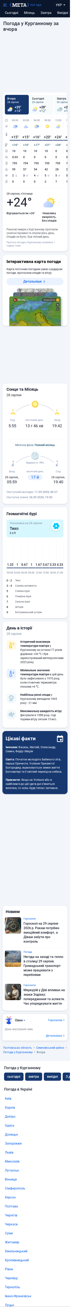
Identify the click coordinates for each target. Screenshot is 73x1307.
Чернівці (11, 1278)
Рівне (9, 1269)
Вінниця (11, 1179)
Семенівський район (50, 1047)
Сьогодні (11, 13)
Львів (9, 1152)
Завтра (46, 13)
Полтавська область (17, 1047)
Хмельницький (16, 1251)
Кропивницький (17, 1260)
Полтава (11, 1206)
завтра (33, 1076)
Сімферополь (15, 1188)
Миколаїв (12, 1161)
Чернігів (11, 1215)
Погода (36, 5)
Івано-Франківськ (18, 1296)
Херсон (10, 1197)
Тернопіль (12, 1287)
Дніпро (10, 1116)
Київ (8, 1099)
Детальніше (32, 281)
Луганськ (12, 1170)
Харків (10, 1108)
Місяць (29, 13)
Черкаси (11, 1224)
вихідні (62, 13)
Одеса (9, 1125)
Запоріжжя (13, 1143)
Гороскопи (55, 1020)
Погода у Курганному (18, 1052)
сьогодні (13, 1076)
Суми (9, 1233)
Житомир (12, 1242)
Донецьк (11, 1134)
